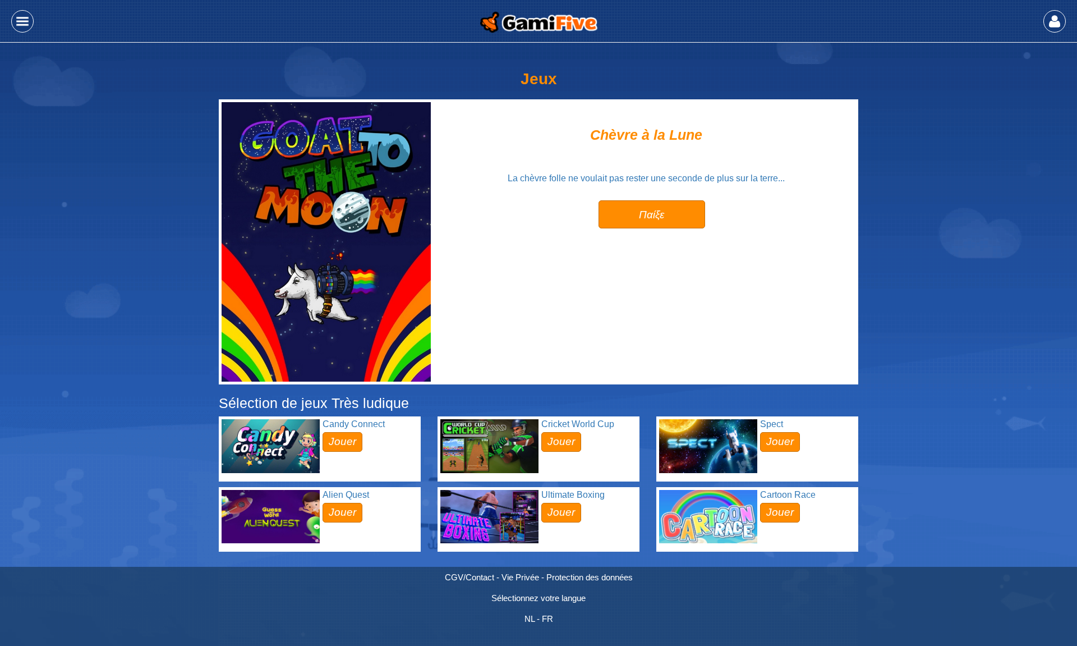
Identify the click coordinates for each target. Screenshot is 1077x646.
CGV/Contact (469, 577)
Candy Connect (354, 424)
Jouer (342, 441)
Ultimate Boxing (573, 495)
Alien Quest (346, 495)
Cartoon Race (788, 495)
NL (529, 619)
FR (547, 619)
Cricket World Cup (577, 424)
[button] (22, 21)
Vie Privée (520, 577)
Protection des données (589, 577)
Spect (771, 424)
